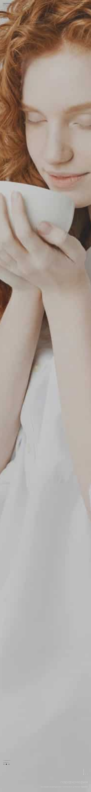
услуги (4, 13)
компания (5, 18)
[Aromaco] (9, 3)
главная (5, 11)
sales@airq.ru (6, 762)
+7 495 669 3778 (6, 760)
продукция (5, 16)
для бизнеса (6, 14)
